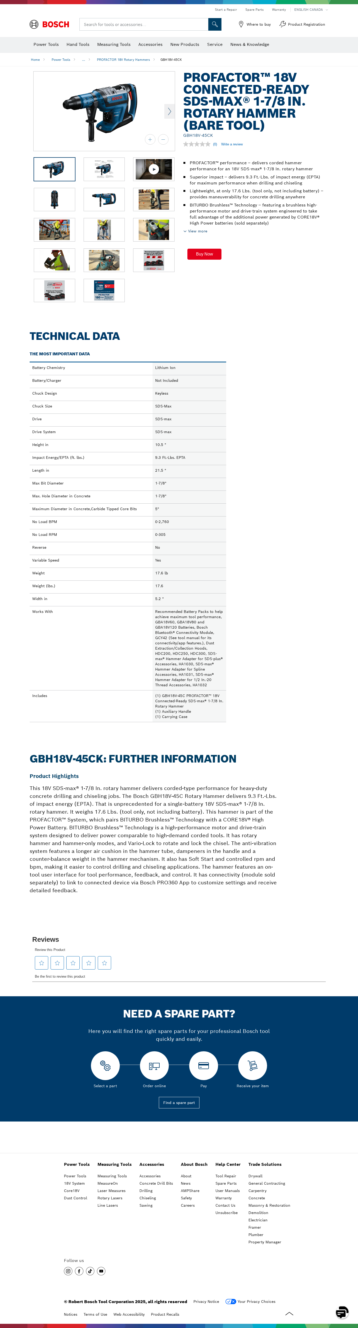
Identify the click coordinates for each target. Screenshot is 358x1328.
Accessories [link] (151, 1164)
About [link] (186, 1176)
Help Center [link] (228, 1164)
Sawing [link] (146, 1205)
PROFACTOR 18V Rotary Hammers (123, 60)
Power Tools (61, 60)
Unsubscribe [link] (226, 1212)
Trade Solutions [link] (264, 1164)
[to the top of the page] (350, 1297)
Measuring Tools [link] (114, 1164)
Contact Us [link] (225, 1205)
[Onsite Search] (214, 24)
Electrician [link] (258, 1220)
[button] (204, 254)
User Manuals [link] (227, 1190)
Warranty (279, 10)
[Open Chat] (342, 1312)
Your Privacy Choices (256, 1301)
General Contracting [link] (266, 1183)
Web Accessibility (129, 1314)
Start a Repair (226, 10)
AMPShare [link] (190, 1190)
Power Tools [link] (77, 1164)
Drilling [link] (146, 1190)
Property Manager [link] (264, 1242)
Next (169, 111)
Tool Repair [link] (225, 1176)
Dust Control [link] (75, 1198)
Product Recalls (165, 1314)
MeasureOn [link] (107, 1183)
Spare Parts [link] (226, 1183)
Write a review (232, 144)
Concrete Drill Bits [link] (156, 1183)
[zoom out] (163, 139)
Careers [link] (188, 1205)
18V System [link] (74, 1183)
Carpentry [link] (257, 1190)
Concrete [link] (256, 1198)
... (83, 60)
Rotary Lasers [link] (109, 1198)
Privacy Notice (206, 1301)
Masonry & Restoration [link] (269, 1205)
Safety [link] (186, 1198)
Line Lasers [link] (107, 1205)
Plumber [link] (255, 1234)
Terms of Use (95, 1314)
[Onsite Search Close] (203, 24)
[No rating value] (198, 144)
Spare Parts (254, 10)
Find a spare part (179, 1102)
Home (35, 60)
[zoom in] (150, 139)
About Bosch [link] (194, 1164)
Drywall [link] (255, 1176)
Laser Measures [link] (111, 1190)
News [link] (186, 1183)
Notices (70, 1314)
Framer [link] (254, 1227)
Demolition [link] (258, 1212)
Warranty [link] (223, 1198)
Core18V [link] (71, 1190)
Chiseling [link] (147, 1198)
